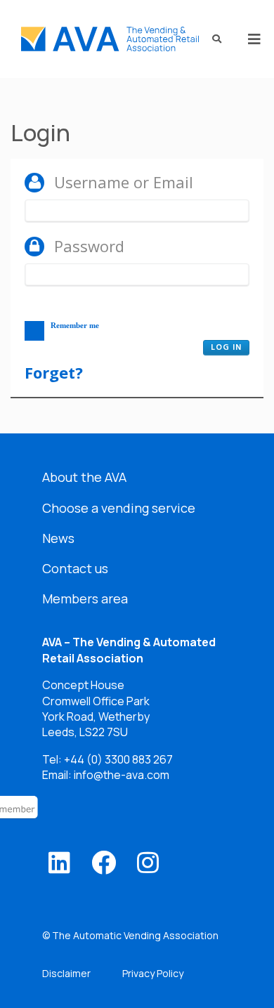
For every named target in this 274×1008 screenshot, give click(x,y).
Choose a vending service (118, 507)
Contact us (75, 568)
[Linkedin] (59, 862)
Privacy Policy (152, 973)
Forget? (54, 372)
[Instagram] (148, 862)
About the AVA (84, 477)
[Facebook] (103, 862)
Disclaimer (66, 973)
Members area (85, 598)
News (58, 538)
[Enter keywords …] (212, 39)
